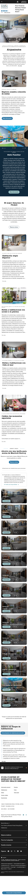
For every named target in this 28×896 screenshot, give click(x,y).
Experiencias (4, 797)
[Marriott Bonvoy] (23, 2)
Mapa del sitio (4, 868)
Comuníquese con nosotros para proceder (13, 733)
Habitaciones (4, 789)
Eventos (16, 787)
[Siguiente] (24, 148)
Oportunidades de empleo (19, 863)
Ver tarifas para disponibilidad (10, 484)
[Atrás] (4, 148)
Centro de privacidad (5, 867)
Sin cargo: (7, 809)
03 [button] (15, 148)
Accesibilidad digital (21, 867)
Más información (7, 118)
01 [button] (13, 148)
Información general (5, 787)
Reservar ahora (14, 227)
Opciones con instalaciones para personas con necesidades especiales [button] (13, 492)
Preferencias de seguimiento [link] (6, 863)
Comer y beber (4, 795)
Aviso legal (16, 792)
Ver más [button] (20, 65)
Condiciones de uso (5, 865)
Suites (2, 792)
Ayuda (9, 868)
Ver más (15, 500)
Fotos (15, 789)
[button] (18, 2)
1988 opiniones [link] (7, 12)
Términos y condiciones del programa (18, 865)
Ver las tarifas (6, 501)
